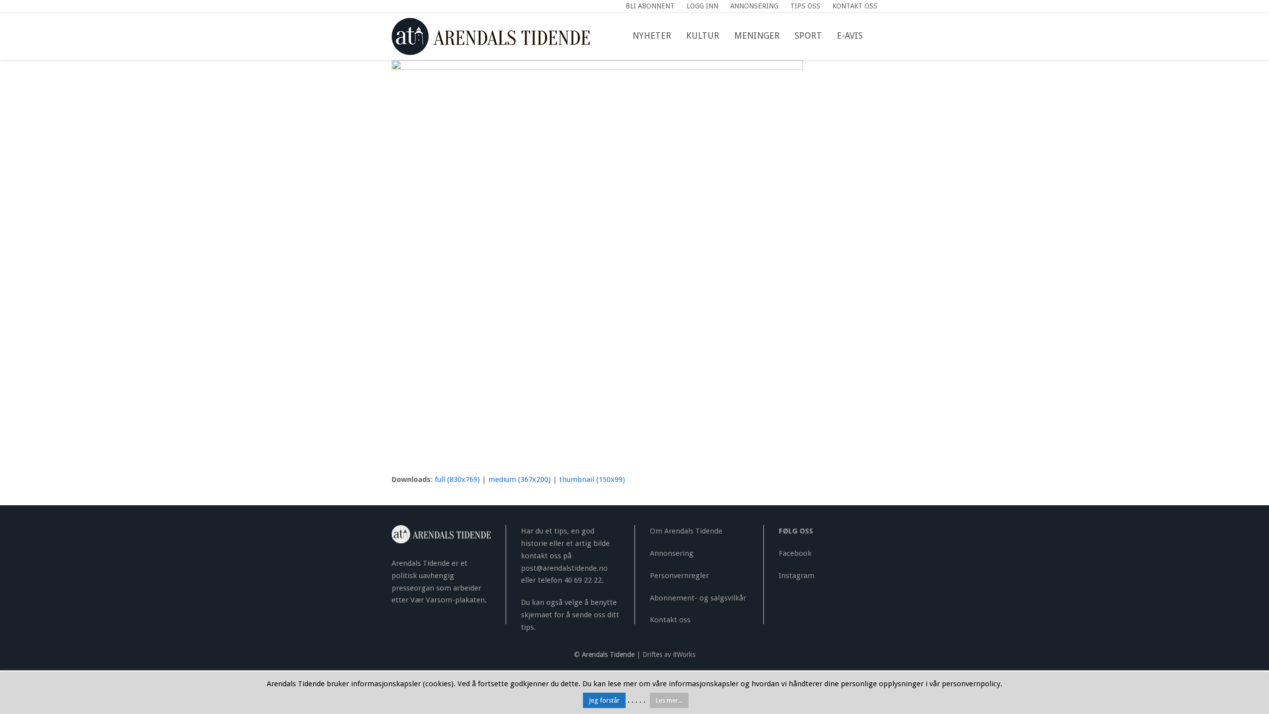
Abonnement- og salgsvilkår (698, 598)
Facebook (795, 553)
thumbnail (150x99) (592, 479)
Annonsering (671, 553)
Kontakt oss (670, 619)
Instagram (796, 575)
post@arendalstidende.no (564, 568)
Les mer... (669, 700)
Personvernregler (679, 575)
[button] (877, 36)
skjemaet (536, 614)
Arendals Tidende (608, 654)
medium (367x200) (519, 479)
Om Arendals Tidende (686, 531)
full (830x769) (457, 479)
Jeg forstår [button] (604, 700)
